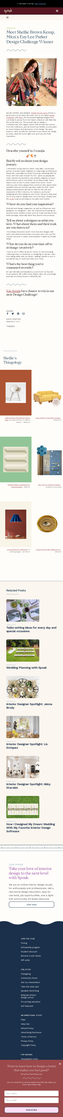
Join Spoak (13, 291)
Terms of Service (28, 1037)
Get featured (27, 1006)
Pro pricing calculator (30, 1002)
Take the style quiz (30, 987)
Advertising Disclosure (31, 1032)
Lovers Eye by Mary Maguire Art (48, 549)
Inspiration (11, 28)
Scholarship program (30, 947)
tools (12, 199)
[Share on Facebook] (7, 313)
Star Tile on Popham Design (49, 485)
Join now (31, 904)
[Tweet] (13, 313)
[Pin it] (18, 313)
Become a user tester (31, 956)
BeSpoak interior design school (28, 996)
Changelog (26, 974)
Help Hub (25, 1024)
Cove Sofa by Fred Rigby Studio (48, 418)
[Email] (23, 313)
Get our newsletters (30, 982)
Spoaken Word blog (30, 991)
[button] (57, 11)
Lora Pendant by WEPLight (17, 549)
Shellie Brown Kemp (39, 113)
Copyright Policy (28, 1045)
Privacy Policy (27, 1041)
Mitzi (20, 118)
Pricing (24, 943)
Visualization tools (29, 1059)
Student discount (29, 952)
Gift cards (25, 960)
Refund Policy (27, 1028)
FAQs (23, 1020)
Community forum (29, 978)
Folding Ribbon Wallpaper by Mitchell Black (19, 486)
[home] (12, 11)
